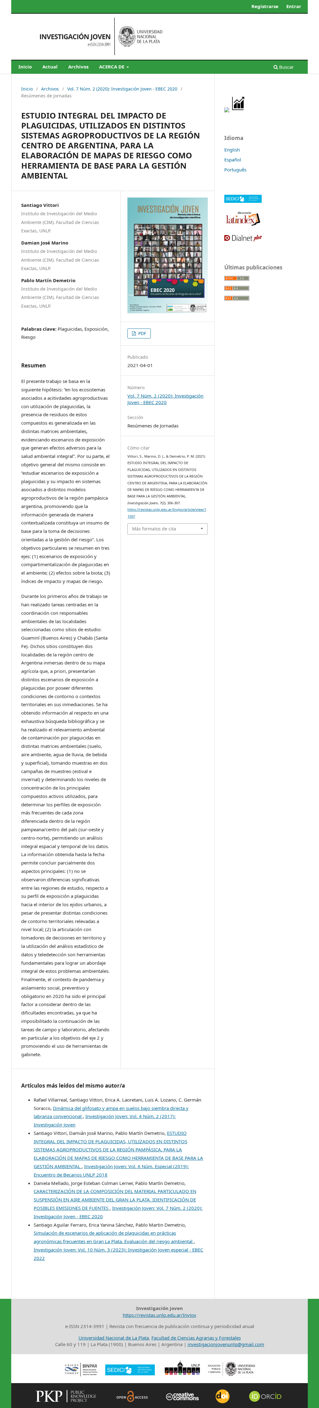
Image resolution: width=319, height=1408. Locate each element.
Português (235, 169)
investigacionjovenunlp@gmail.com (226, 1344)
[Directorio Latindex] (243, 225)
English (232, 150)
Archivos (78, 66)
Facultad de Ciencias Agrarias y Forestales (196, 1338)
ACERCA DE (112, 66)
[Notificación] (226, 110)
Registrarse (265, 6)
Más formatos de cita (154, 529)
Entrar (293, 6)
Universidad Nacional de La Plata (114, 1338)
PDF (141, 333)
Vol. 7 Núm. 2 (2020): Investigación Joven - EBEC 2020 (122, 89)
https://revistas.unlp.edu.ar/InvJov (159, 1315)
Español (232, 159)
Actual (50, 66)
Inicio (25, 66)
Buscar (286, 67)
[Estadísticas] (238, 110)
